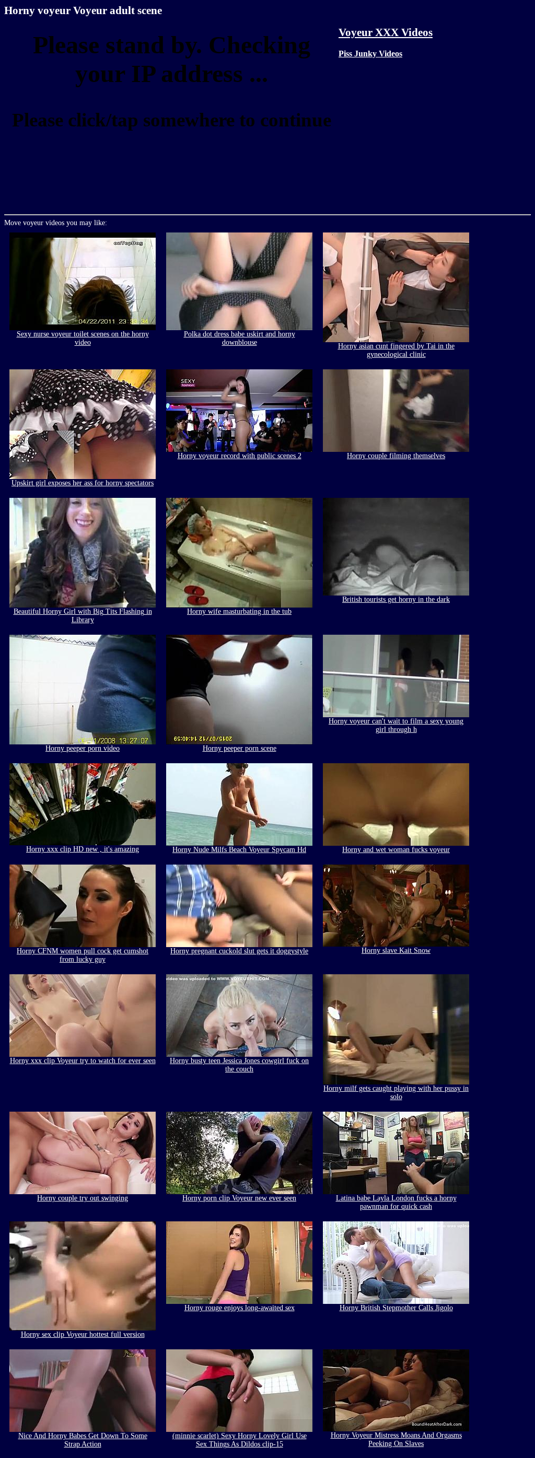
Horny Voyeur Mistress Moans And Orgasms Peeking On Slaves (396, 1439)
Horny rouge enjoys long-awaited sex (239, 1308)
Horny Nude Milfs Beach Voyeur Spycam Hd (239, 850)
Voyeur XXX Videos (386, 32)
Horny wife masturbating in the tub (239, 611)
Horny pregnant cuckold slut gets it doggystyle (239, 951)
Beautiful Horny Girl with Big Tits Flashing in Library (83, 616)
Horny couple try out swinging (82, 1198)
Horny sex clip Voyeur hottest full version (83, 1334)
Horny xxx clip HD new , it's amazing (82, 849)
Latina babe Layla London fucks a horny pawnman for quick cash (396, 1202)
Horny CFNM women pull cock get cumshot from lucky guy (82, 955)
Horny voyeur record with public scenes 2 (239, 456)
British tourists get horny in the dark (396, 599)
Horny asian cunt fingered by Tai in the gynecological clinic (396, 350)
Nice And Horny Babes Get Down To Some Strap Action (82, 1440)
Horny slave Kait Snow (396, 950)
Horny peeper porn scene (239, 748)
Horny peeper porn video (82, 748)
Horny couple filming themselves (396, 456)
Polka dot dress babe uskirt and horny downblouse (239, 338)
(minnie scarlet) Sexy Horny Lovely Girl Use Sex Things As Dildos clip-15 (239, 1440)
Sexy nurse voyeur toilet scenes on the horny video (83, 338)
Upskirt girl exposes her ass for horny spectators (82, 483)
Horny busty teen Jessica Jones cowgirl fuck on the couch (239, 1065)
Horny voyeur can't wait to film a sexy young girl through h (396, 725)
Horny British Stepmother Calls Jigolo (396, 1308)
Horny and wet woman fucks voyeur (396, 850)
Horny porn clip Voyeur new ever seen (239, 1198)
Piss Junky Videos (370, 54)
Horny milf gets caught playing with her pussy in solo (396, 1092)
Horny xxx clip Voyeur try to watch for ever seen (83, 1061)
